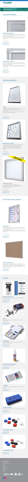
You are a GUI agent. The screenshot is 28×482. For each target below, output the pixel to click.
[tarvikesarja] (14, 339)
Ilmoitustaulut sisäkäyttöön (9, 14)
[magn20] (14, 428)
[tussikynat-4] (14, 383)
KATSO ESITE (6, 41)
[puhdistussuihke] (14, 362)
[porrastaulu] (14, 224)
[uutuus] (14, 181)
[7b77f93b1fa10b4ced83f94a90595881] (14, 59)
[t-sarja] (14, 105)
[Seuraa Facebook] (4, 478)
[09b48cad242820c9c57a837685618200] (14, 31)
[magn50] (14, 448)
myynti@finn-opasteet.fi (6, 463)
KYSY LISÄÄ (5, 43)
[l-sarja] (14, 141)
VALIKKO (6, 6)
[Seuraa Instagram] (6, 478)
